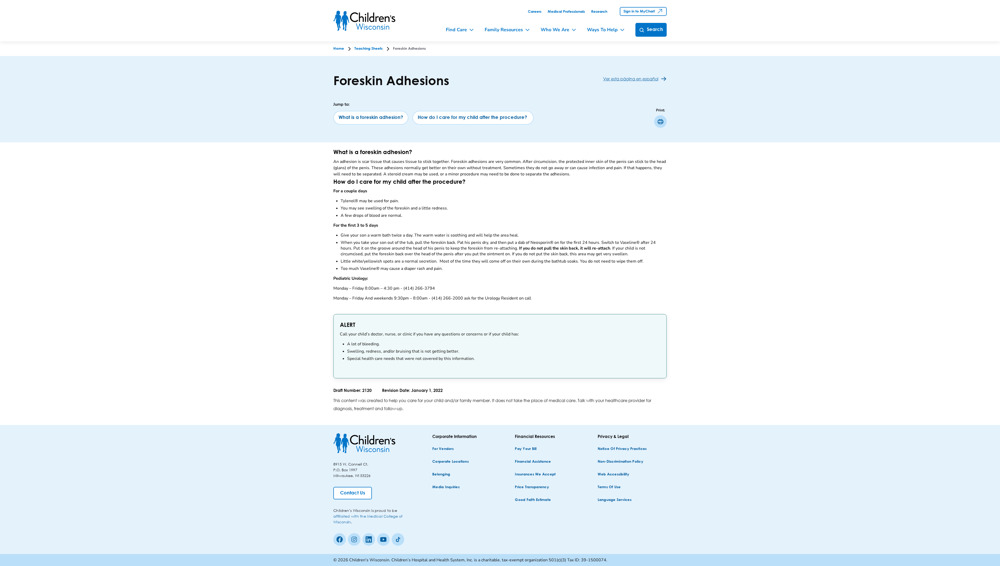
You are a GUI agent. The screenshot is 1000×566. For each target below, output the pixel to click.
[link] (534, 12)
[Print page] (660, 121)
